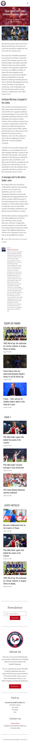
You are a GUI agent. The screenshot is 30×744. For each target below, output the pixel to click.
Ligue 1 (7, 417)
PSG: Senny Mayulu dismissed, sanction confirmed (14, 491)
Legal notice (23, 739)
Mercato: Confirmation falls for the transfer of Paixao (14, 526)
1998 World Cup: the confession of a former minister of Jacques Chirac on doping (14, 346)
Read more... (15, 686)
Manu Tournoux (12, 250)
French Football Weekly (13, 739)
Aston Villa (8, 239)
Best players (16, 239)
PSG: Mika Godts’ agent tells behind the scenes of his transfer (13, 439)
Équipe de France (12, 323)
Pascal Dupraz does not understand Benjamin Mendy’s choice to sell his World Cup (14, 373)
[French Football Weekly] (3, 3)
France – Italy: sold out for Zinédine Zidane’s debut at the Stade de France (14, 401)
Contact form (15, 723)
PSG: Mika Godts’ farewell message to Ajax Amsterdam (13, 466)
